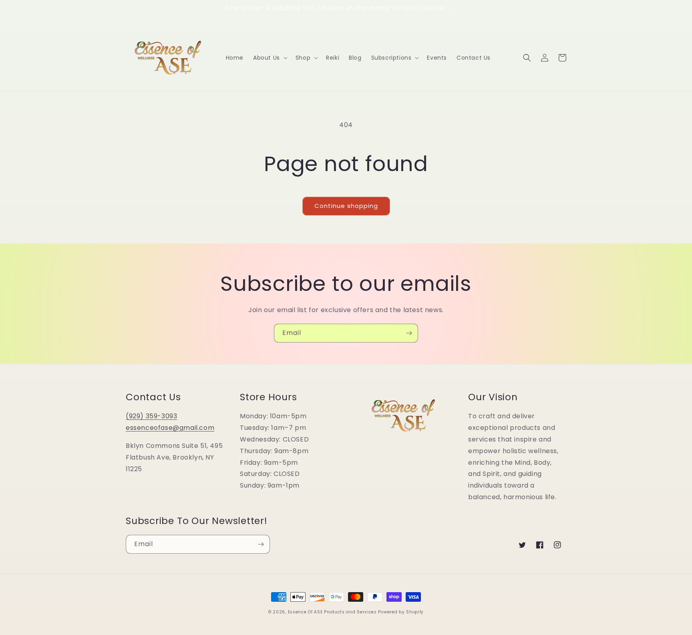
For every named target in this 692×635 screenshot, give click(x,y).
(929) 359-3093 (151, 416)
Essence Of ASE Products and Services (332, 612)
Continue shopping (346, 206)
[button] (269, 57)
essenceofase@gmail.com (170, 427)
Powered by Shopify (401, 612)
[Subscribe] (409, 333)
